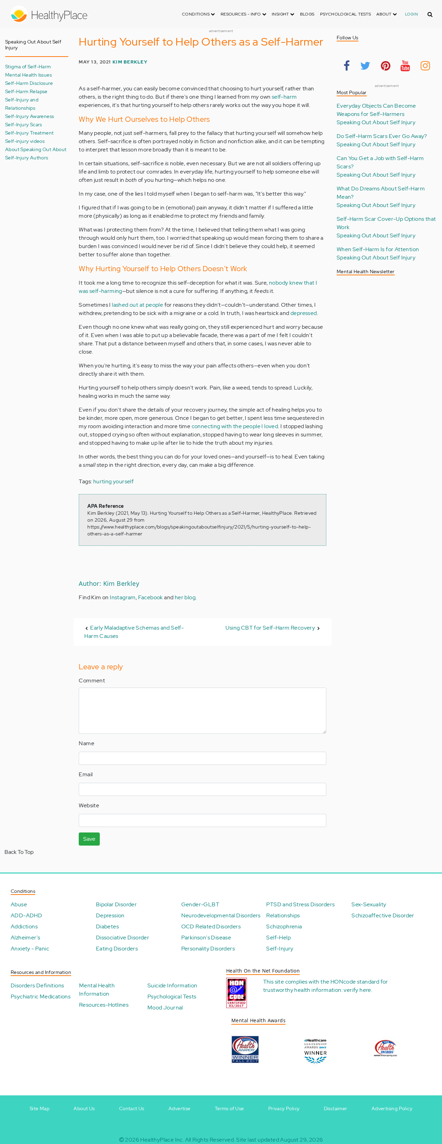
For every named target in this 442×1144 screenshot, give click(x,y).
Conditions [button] (196, 14)
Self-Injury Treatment (29, 132)
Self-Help (278, 937)
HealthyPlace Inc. (162, 1139)
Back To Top (18, 852)
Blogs (307, 14)
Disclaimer (335, 1108)
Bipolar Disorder (116, 904)
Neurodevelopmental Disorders (221, 915)
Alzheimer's (25, 937)
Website (89, 805)
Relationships (283, 915)
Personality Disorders (208, 948)
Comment (92, 680)
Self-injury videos (25, 141)
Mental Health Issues (28, 74)
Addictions (24, 926)
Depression (110, 915)
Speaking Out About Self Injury (376, 122)
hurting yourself (113, 481)
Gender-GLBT (200, 904)
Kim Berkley (130, 62)
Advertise (180, 1108)
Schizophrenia (284, 926)
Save (89, 838)
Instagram (123, 597)
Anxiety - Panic (30, 948)
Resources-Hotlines (103, 1004)
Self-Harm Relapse (26, 91)
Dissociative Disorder (122, 937)
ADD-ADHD (26, 915)
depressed (303, 313)
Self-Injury (279, 948)
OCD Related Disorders (211, 926)
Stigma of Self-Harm (28, 66)
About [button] (384, 14)
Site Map (39, 1108)
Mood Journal (165, 1007)
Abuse (19, 904)
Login (411, 14)
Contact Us (131, 1108)
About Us (84, 1108)
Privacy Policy (284, 1108)
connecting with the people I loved (235, 426)
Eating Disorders (117, 948)
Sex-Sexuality (369, 904)
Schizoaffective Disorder (383, 915)
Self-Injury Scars (23, 124)
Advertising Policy (392, 1108)
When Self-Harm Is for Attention (378, 249)
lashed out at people (137, 304)
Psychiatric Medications (40, 996)
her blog (185, 597)
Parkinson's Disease (206, 937)
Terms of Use (229, 1108)
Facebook (150, 597)
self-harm (284, 96)
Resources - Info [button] (241, 14)
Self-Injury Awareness (29, 116)
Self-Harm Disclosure (29, 83)
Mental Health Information (97, 989)
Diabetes (107, 926)
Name (86, 743)
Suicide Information (172, 985)
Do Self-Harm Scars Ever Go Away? (382, 136)
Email (86, 774)
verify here (357, 990)
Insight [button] (281, 14)
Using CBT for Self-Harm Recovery (270, 627)
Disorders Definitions (37, 985)
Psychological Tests (345, 14)
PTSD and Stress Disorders (300, 904)
